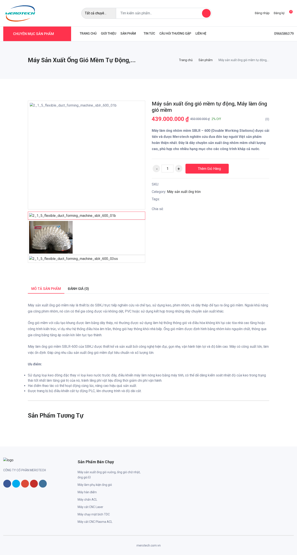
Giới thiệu (108, 33)
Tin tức (149, 33)
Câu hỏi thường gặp (175, 33)
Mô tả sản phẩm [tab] (46, 289)
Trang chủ (88, 33)
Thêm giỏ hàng (209, 169)
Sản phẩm (128, 33)
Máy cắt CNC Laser (90, 507)
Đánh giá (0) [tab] (78, 289)
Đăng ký (279, 13)
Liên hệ (200, 33)
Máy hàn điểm (87, 492)
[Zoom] (136, 109)
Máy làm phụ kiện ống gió (95, 484)
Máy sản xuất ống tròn (184, 192)
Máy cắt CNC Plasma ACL (95, 521)
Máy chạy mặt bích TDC (94, 514)
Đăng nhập (262, 13)
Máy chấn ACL (87, 499)
